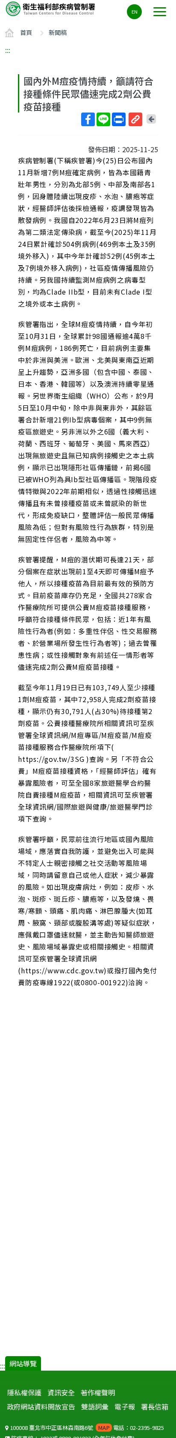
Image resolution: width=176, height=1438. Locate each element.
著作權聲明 (98, 1392)
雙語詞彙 (95, 1406)
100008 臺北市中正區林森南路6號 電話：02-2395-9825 (86, 1428)
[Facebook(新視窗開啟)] (88, 119)
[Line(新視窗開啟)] (103, 119)
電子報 (124, 1406)
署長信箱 (154, 1406)
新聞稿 (58, 32)
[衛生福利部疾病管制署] (51, 8)
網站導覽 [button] (23, 1363)
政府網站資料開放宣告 (41, 1406)
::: (7, 50)
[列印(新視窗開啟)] (118, 119)
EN (135, 11)
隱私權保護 (24, 1392)
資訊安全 (61, 1392)
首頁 (26, 32)
